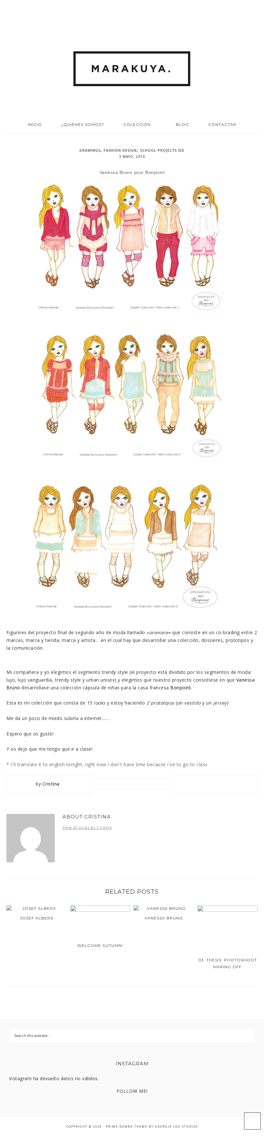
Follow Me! (132, 1091)
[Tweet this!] (204, 784)
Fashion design (120, 150)
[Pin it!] (216, 784)
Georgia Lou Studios (176, 1126)
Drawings (90, 150)
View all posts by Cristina (87, 827)
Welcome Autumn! (100, 945)
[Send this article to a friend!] (239, 784)
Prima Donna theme (126, 1126)
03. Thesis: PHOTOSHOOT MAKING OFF (227, 963)
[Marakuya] (132, 67)
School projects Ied (162, 150)
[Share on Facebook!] (192, 784)
